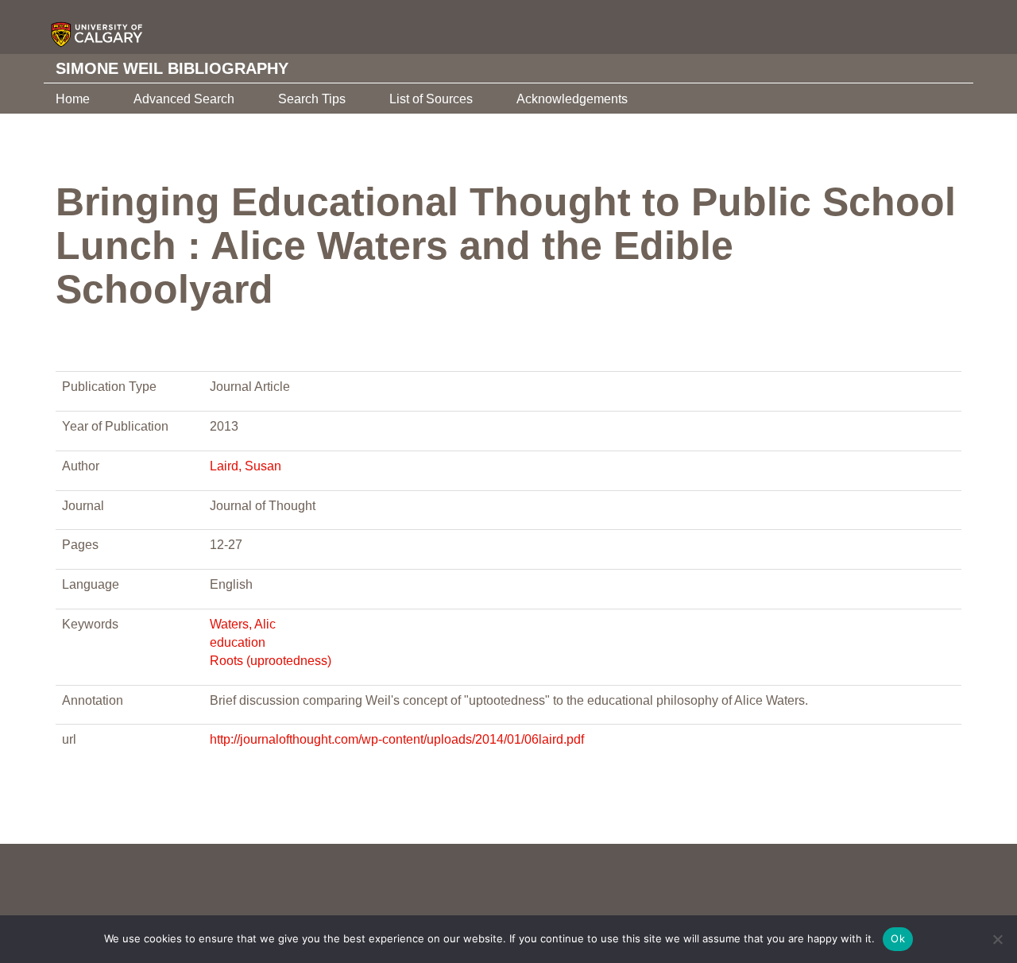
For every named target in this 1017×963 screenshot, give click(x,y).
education (237, 642)
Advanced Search (183, 99)
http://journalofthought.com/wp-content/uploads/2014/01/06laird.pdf (397, 739)
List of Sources (431, 99)
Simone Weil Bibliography (172, 68)
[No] (997, 939)
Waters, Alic (243, 624)
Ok (898, 938)
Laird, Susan (245, 466)
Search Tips (312, 99)
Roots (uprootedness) (270, 660)
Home (73, 99)
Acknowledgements (572, 99)
